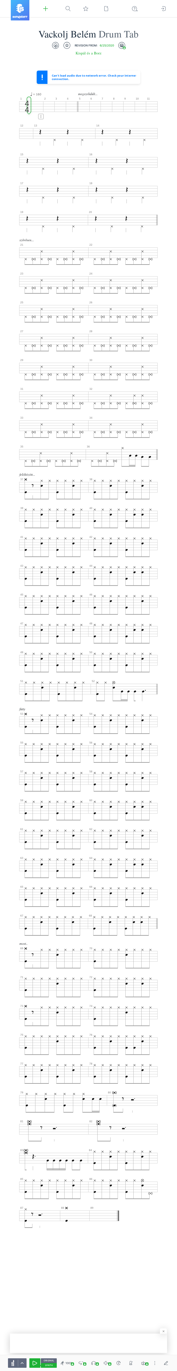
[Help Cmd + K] (135, 8)
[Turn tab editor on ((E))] (166, 1363)
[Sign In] (163, 8)
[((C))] (118, 1363)
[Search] (68, 8)
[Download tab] (143, 1363)
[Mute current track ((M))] (106, 1363)
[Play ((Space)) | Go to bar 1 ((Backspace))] (34, 1363)
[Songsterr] (20, 10)
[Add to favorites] (66, 45)
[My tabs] (85, 8)
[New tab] (106, 8)
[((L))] (81, 1363)
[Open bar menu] (41, 116)
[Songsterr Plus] (46, 8)
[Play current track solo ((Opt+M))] (93, 1363)
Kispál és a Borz (88, 53)
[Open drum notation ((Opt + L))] (55, 45)
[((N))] (131, 1363)
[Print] (121, 45)
